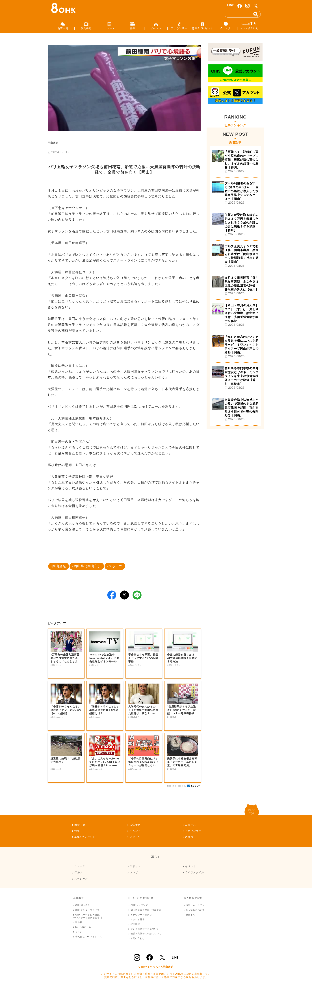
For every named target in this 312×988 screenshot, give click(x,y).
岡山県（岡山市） (87, 566)
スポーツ (115, 566)
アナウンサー (193, 830)
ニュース (190, 824)
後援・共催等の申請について (146, 933)
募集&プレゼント (84, 836)
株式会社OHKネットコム (88, 936)
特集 (77, 830)
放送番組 (135, 824)
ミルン (78, 931)
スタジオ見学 (138, 919)
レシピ (134, 872)
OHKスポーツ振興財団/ (87, 916)
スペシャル (81, 878)
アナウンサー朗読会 (141, 915)
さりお (189, 836)
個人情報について (195, 910)
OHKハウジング (139, 905)
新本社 (78, 922)
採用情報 (135, 924)
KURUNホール (83, 927)
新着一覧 (79, 824)
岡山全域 (59, 566)
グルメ (78, 872)
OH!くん (135, 836)
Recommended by (177, 786)
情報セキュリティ (195, 905)
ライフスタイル (194, 872)
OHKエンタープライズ (87, 910)
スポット (135, 866)
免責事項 (190, 915)
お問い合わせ (138, 938)
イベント (135, 830)
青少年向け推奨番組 (146, 910)
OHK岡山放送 (82, 905)
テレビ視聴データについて (145, 929)
